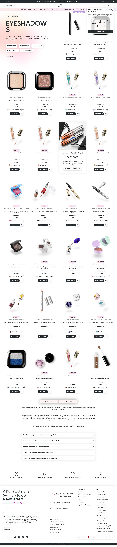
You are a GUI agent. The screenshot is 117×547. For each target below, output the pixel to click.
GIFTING (97, 9)
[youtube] (27, 537)
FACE (40, 9)
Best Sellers (21, 9)
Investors (80, 502)
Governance (81, 497)
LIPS (35, 9)
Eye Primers (27, 50)
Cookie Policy (100, 515)
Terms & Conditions (102, 523)
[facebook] (19, 537)
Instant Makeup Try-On (57, 524)
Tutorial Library (54, 532)
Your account (100, 502)
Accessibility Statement (103, 528)
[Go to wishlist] (109, 5)
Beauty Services (86, 9)
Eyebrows (24, 46)
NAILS (52, 9)
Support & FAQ (100, 491)
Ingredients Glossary (84, 505)
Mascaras (37, 46)
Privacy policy (8, 524)
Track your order (101, 494)
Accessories (66, 9)
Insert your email (7, 507)
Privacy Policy (100, 520)
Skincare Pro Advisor (56, 529)
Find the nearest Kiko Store (104, 531)
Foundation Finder (55, 527)
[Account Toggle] (105, 5)
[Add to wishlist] (77, 58)
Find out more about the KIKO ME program (59, 508)
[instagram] (15, 537)
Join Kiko (80, 499)
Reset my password (102, 499)
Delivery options (101, 510)
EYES (45, 9)
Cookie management (102, 518)
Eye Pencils (12, 50)
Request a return (101, 497)
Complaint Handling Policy (104, 526)
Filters (50, 401)
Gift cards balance (101, 505)
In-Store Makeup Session (57, 522)
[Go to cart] (113, 5)
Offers (75, 9)
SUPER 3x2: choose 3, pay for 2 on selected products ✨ (58, 1)
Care (57, 9)
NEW (29, 9)
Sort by (68, 401)
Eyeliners (11, 46)
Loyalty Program (101, 507)
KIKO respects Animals (84, 494)
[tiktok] (23, 537)
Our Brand (81, 491)
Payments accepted (102, 512)
